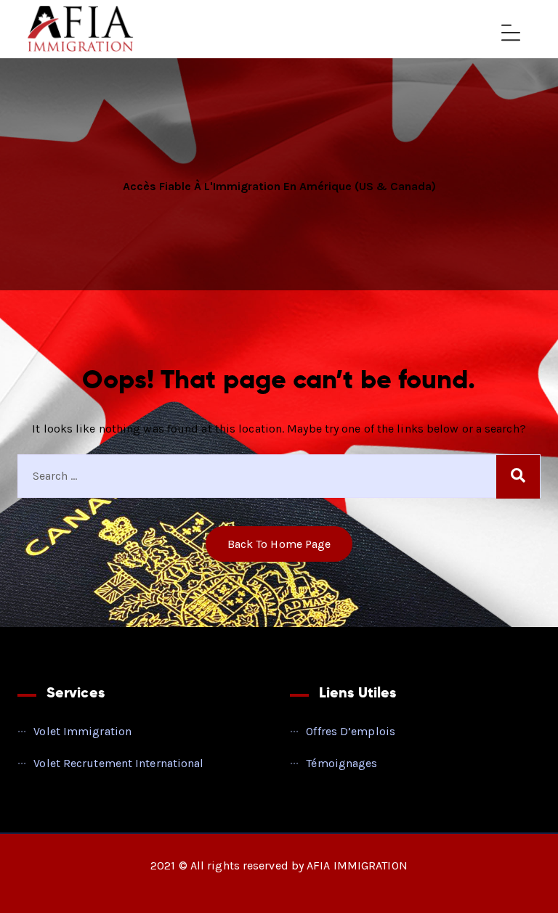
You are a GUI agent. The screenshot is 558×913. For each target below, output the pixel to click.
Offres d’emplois (350, 731)
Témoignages (341, 763)
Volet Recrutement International (118, 763)
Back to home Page (279, 544)
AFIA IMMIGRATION (357, 865)
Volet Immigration (82, 731)
